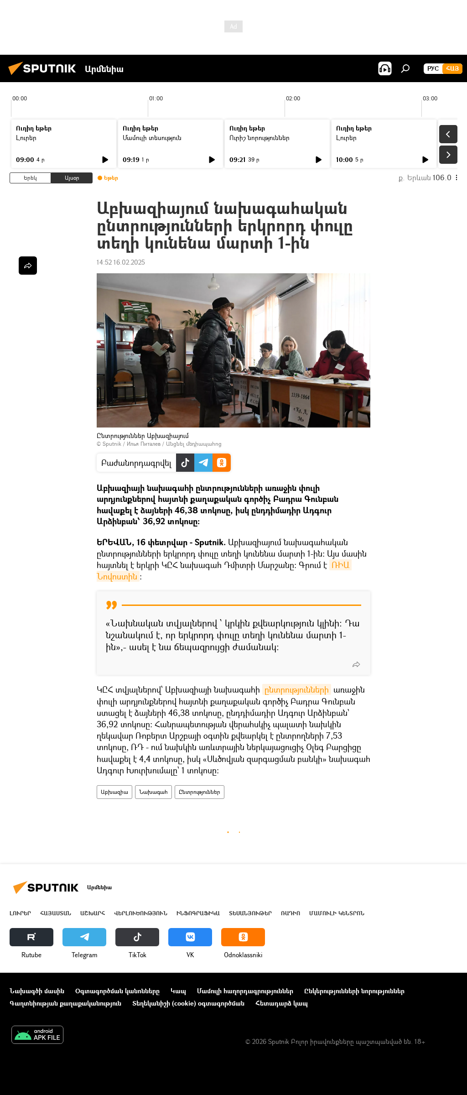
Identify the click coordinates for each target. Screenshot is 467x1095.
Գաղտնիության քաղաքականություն (65, 1003)
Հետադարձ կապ (281, 1003)
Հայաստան (55, 913)
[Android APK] (37, 1036)
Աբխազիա (114, 792)
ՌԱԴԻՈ (290, 913)
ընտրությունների (297, 689)
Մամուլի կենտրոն (336, 913)
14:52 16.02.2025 (121, 262)
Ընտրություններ (199, 792)
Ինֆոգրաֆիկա (198, 913)
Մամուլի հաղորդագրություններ (245, 990)
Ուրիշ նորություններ (259, 137)
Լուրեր (26, 137)
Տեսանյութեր (250, 913)
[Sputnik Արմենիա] (45, 76)
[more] (356, 664)
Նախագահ (153, 792)
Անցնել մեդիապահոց (194, 444)
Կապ (178, 990)
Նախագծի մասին (37, 990)
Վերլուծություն (140, 913)
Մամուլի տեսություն (152, 137)
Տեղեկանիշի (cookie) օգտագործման (188, 1003)
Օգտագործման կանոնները (117, 990)
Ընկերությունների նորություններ (354, 990)
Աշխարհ (92, 913)
